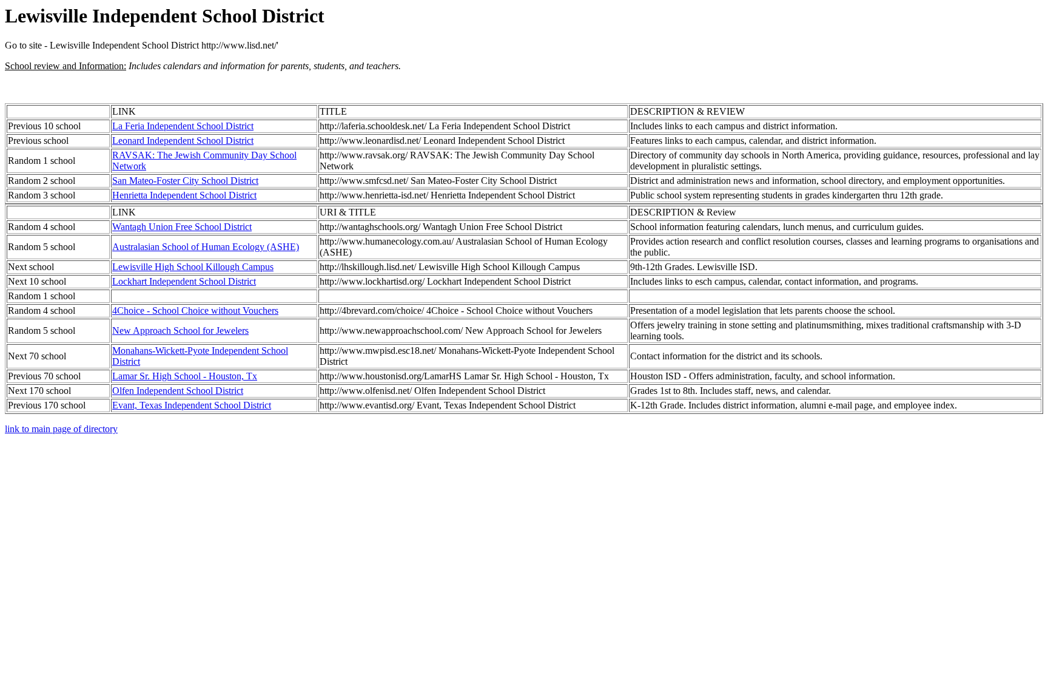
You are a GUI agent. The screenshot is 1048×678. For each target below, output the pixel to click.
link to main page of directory (61, 429)
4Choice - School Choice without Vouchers (195, 310)
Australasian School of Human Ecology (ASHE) (205, 247)
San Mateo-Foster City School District (185, 180)
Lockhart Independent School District (184, 281)
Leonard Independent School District (183, 140)
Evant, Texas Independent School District (191, 405)
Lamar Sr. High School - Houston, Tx (184, 376)
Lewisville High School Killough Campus (193, 267)
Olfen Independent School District (177, 390)
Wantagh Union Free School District (182, 227)
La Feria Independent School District (183, 126)
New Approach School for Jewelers (180, 330)
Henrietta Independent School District (184, 195)
